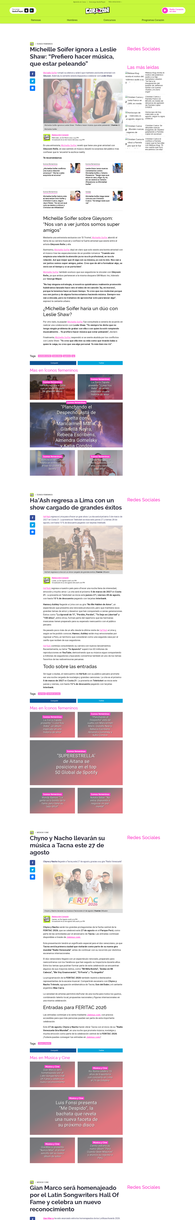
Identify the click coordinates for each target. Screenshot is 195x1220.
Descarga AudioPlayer (97, 2)
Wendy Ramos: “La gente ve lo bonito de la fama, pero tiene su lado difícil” (100, 464)
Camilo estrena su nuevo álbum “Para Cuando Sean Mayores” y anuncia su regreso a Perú (100, 1151)
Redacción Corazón (60, 135)
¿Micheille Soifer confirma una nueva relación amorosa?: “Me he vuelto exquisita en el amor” (54, 171)
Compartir (54, 363)
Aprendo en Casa (79, 2)
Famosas (36, 20)
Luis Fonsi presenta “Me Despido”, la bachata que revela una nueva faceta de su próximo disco (76, 1114)
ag (73, 356)
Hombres (72, 20)
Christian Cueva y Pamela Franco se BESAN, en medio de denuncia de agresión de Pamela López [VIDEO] (154, 102)
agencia (67, 356)
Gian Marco (48, 1218)
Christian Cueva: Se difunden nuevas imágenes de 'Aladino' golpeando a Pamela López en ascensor (154, 129)
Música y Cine (43, 832)
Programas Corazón (153, 20)
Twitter (101, 363)
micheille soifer (45, 356)
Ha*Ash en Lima (53, 694)
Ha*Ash (46, 516)
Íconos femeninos (45, 44)
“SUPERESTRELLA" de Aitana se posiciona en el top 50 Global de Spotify (52, 464)
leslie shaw (57, 356)
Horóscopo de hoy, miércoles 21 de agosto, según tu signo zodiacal (155, 115)
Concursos (110, 20)
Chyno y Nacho (44, 1043)
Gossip (88, 192)
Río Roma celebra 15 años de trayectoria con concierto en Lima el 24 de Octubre (100, 1076)
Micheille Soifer (50, 72)
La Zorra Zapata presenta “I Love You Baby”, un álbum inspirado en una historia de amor (100, 388)
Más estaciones (115, 2)
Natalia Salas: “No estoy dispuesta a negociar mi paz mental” (100, 802)
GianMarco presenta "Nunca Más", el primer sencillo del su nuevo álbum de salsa (52, 1152)
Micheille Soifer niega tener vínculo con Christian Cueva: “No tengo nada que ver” (97, 199)
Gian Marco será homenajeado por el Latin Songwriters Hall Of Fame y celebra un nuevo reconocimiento (52, 1075)
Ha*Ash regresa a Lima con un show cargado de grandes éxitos (52, 388)
